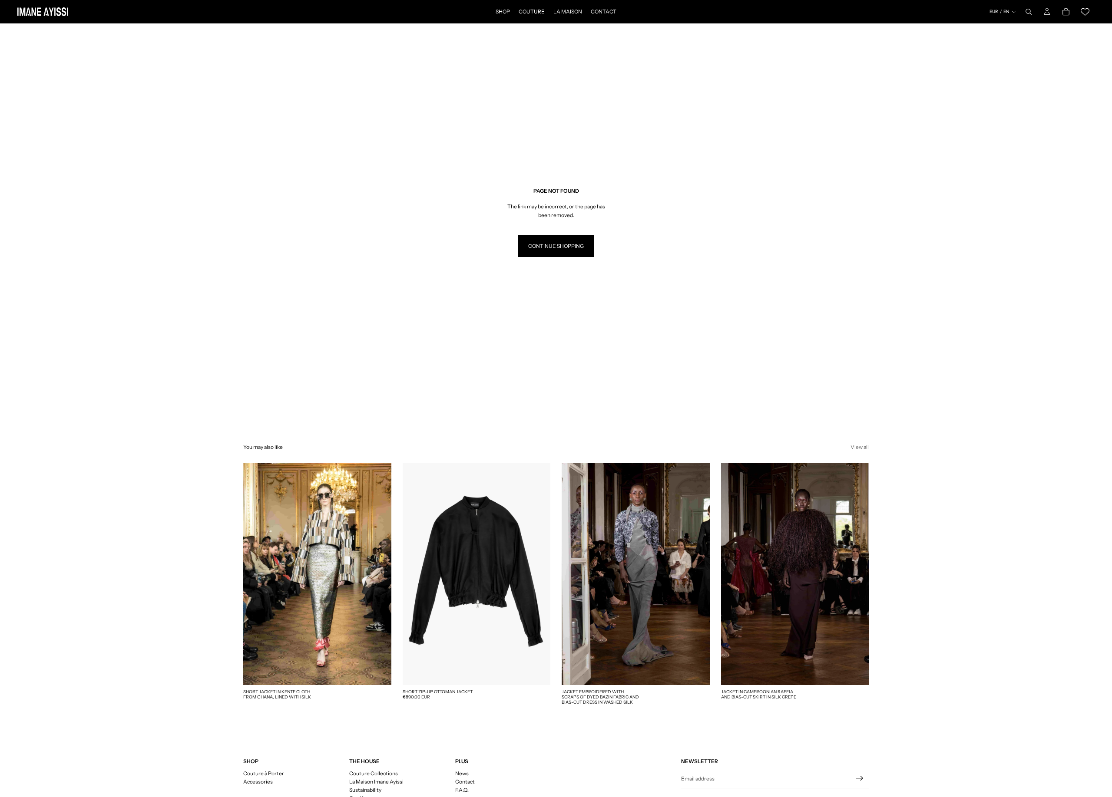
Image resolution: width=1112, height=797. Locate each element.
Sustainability (365, 790)
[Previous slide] (416, 574)
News (462, 773)
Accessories (258, 781)
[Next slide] (537, 574)
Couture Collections (373, 773)
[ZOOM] (378, 671)
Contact (465, 781)
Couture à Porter (263, 773)
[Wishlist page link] (1085, 11)
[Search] (1028, 11)
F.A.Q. (462, 790)
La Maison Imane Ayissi (376, 781)
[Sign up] (860, 778)
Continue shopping (556, 246)
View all (860, 447)
